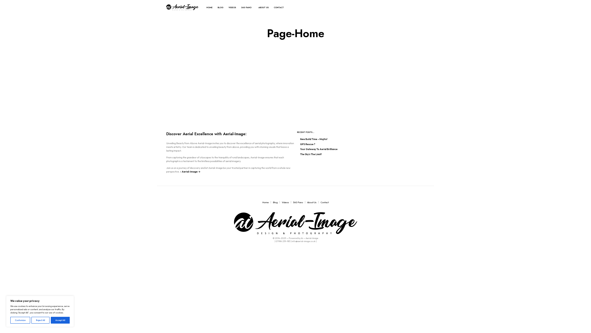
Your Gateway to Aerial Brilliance (319, 149)
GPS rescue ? (307, 144)
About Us (263, 7)
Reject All (40, 320)
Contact (279, 7)
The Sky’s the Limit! (311, 154)
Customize (20, 320)
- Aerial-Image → (190, 171)
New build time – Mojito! (313, 139)
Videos (232, 7)
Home (209, 7)
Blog (220, 7)
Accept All (60, 320)
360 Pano (246, 7)
